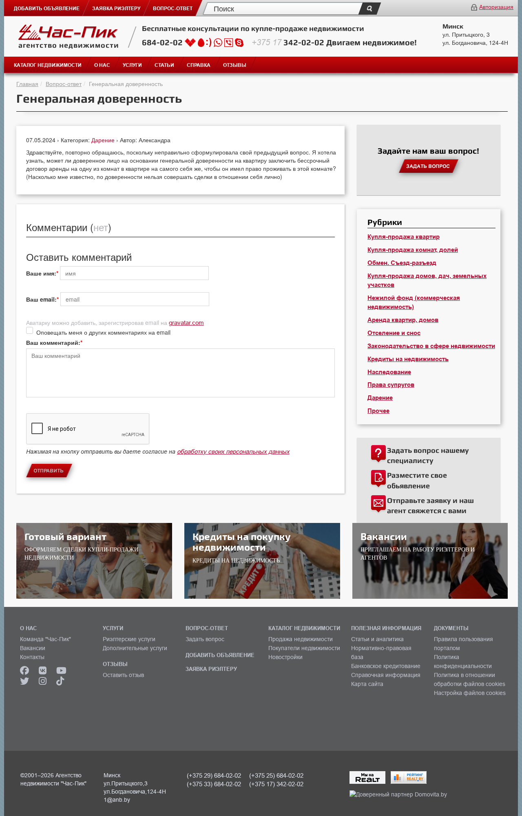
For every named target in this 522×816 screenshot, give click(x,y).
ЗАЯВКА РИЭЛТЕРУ (211, 669)
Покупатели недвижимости (304, 648)
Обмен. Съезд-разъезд (401, 263)
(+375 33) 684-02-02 (214, 784)
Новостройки (285, 657)
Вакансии (32, 648)
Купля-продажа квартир (403, 236)
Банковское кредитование (385, 666)
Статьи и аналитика (377, 639)
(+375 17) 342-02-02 (276, 784)
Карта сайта (367, 684)
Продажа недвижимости (300, 639)
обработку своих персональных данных (233, 451)
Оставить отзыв (123, 675)
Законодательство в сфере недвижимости (431, 346)
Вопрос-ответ (64, 83)
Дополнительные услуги (135, 648)
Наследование (389, 372)
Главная (27, 83)
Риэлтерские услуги (129, 639)
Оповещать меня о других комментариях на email (103, 332)
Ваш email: (41, 299)
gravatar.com (186, 322)
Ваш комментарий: (53, 342)
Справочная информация (385, 675)
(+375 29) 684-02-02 (214, 775)
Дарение (103, 140)
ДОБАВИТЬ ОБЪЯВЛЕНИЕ (220, 655)
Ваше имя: (41, 273)
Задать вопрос (205, 639)
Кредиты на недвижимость (408, 359)
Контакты (32, 657)
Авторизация (496, 6)
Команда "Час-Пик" (45, 639)
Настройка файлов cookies (470, 693)
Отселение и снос (393, 333)
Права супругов (390, 384)
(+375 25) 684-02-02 (276, 775)
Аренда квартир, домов (402, 320)
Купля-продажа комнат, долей (412, 250)
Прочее (378, 411)
